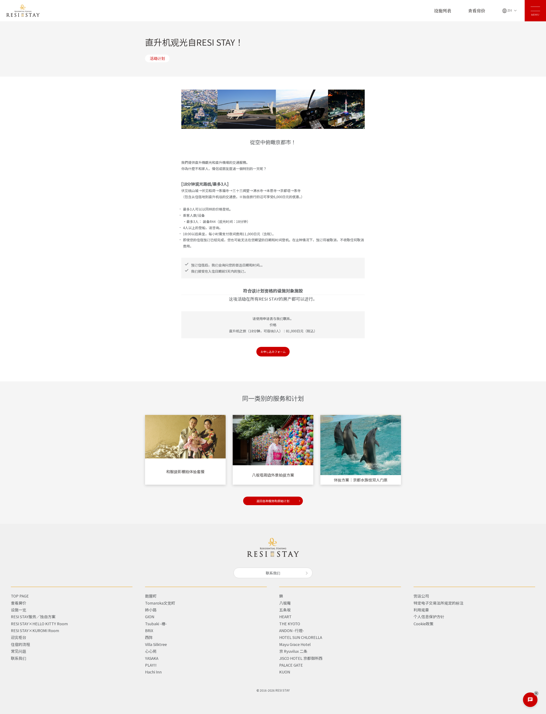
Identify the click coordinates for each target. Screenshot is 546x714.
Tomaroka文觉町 (160, 603)
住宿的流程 (20, 644)
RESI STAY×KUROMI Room (35, 630)
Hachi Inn (153, 672)
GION (149, 616)
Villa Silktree (156, 644)
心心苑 (151, 651)
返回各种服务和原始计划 (273, 501)
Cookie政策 (423, 623)
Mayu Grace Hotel (295, 644)
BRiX (149, 630)
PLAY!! (151, 665)
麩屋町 (151, 596)
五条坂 (285, 609)
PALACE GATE (291, 665)
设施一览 (18, 609)
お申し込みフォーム (273, 352)
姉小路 (151, 609)
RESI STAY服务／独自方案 (33, 616)
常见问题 (18, 651)
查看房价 (476, 10)
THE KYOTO (289, 623)
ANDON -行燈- (291, 630)
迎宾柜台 (18, 637)
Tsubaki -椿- (156, 623)
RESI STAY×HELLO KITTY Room (39, 623)
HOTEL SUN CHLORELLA (300, 637)
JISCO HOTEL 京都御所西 (300, 658)
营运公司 (421, 596)
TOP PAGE (20, 596)
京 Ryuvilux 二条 (293, 651)
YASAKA (151, 658)
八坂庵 (285, 603)
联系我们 (273, 573)
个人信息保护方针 (429, 616)
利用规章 (421, 609)
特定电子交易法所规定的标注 (438, 603)
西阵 (149, 637)
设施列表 (442, 10)
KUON (284, 672)
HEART (285, 616)
